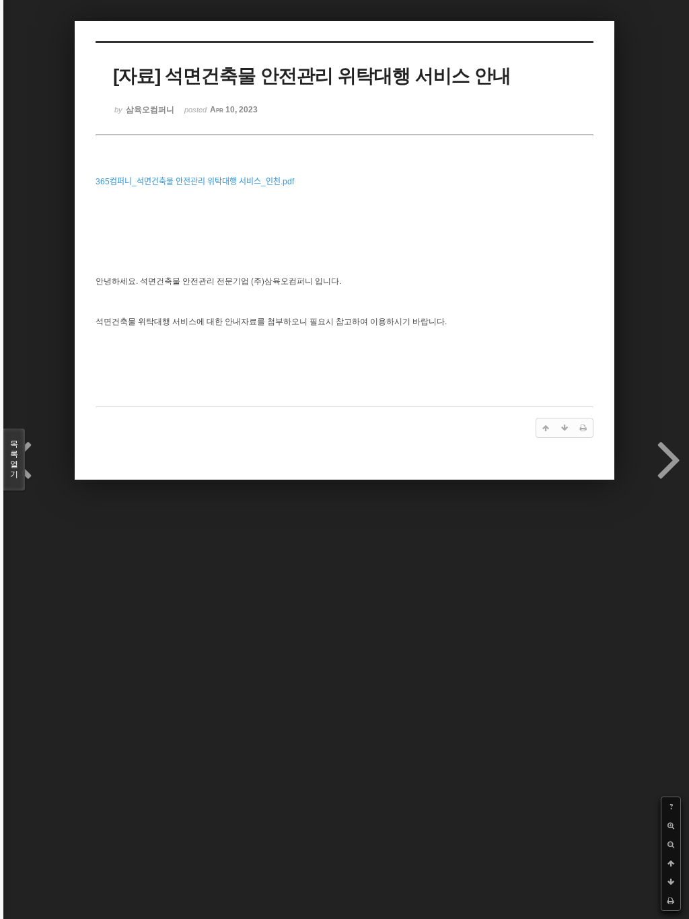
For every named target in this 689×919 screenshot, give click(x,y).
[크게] (670, 825)
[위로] (670, 863)
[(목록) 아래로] (670, 882)
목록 (14, 459)
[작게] (670, 844)
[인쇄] (670, 900)
